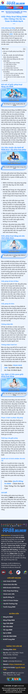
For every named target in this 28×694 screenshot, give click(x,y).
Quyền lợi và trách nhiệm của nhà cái (15, 77)
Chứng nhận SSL (10, 66)
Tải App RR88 (7, 630)
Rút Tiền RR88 (8, 626)
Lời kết (5, 80)
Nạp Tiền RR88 (8, 623)
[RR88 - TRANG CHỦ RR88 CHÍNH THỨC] (15, 3)
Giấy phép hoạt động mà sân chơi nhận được (13, 60)
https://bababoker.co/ (17, 664)
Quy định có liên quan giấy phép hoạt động (13, 70)
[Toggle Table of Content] (23, 49)
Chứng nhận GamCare (12, 68)
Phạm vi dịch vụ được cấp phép (15, 73)
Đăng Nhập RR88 (9, 620)
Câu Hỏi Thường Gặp (10, 603)
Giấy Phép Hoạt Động (10, 591)
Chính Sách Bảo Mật (10, 584)
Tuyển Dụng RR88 (9, 607)
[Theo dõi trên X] (10, 679)
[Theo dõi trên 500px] (20, 679)
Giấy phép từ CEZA (11, 64)
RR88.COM (13, 553)
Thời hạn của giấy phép (12, 75)
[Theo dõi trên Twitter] (13, 679)
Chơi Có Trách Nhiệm (10, 600)
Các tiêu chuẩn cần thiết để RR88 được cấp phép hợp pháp (13, 56)
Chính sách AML (9, 594)
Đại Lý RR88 (7, 633)
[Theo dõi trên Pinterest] (15, 679)
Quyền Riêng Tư (8, 597)
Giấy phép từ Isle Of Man (13, 62)
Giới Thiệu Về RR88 (9, 581)
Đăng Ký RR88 (8, 617)
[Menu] (2, 3)
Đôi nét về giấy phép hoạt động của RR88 (14, 52)
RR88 (2, 11)
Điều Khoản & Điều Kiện (11, 587)
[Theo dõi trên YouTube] (17, 679)
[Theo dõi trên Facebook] (8, 679)
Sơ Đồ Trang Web (9, 639)
